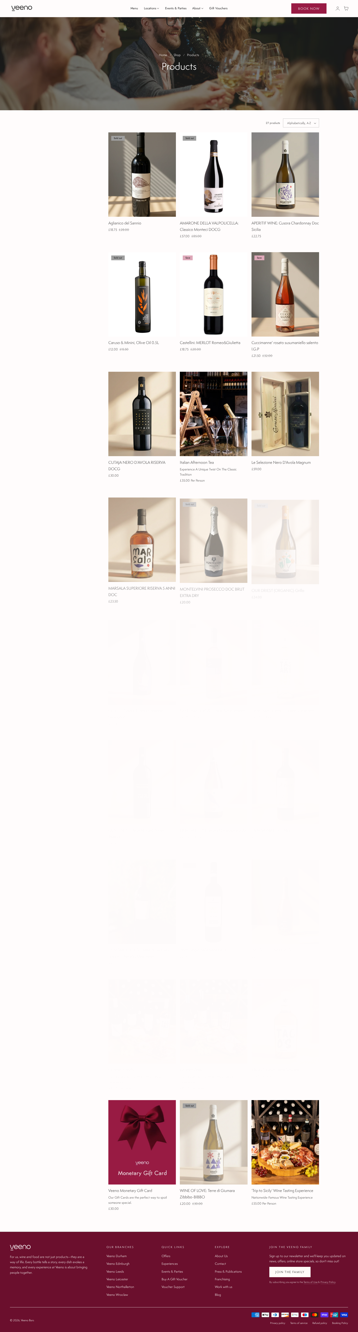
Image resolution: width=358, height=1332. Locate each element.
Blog (218, 1294)
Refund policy (319, 1323)
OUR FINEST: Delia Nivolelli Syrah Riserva (136, 829)
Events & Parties (172, 1271)
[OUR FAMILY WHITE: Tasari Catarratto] (285, 658)
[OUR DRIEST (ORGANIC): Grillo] (285, 538)
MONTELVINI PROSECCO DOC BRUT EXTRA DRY (212, 590)
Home (163, 55)
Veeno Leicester (117, 1279)
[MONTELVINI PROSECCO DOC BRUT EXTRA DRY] (213, 538)
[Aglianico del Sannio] (142, 174)
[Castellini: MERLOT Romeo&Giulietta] (213, 294)
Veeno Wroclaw (117, 1294)
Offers (166, 1256)
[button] (346, 8)
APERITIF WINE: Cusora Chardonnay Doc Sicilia (285, 226)
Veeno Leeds (115, 1271)
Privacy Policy (328, 1282)
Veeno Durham (116, 1256)
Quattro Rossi (191, 1065)
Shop (177, 55)
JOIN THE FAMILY (290, 1272)
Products (193, 55)
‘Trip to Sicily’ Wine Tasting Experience (282, 1190)
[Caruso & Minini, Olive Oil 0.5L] (142, 294)
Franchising (222, 1279)
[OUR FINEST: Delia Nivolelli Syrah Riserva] (142, 778)
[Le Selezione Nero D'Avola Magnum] (285, 414)
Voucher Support (173, 1287)
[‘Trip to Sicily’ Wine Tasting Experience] (285, 1142)
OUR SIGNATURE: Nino (272, 826)
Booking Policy (340, 1323)
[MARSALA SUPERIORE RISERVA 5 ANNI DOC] (142, 538)
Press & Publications (228, 1271)
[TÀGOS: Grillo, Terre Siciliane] (285, 1017)
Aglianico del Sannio (124, 223)
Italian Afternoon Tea (197, 462)
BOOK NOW (309, 8)
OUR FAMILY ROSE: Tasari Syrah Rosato (212, 706)
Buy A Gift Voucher (174, 1279)
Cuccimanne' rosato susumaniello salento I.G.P (285, 345)
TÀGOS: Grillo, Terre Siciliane (275, 1065)
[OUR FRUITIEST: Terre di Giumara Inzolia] (213, 778)
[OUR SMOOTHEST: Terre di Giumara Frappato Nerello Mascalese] (142, 898)
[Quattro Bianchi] (142, 1017)
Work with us (223, 1287)
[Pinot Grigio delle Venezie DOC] (213, 898)
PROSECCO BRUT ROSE (272, 946)
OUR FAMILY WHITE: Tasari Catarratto (283, 706)
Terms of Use (311, 1282)
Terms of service (298, 1323)
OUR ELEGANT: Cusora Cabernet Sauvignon (135, 710)
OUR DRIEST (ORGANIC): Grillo (278, 587)
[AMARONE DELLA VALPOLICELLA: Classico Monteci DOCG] (213, 174)
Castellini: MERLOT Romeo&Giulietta (210, 342)
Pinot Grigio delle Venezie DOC (206, 946)
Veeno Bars (27, 1320)
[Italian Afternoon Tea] (213, 414)
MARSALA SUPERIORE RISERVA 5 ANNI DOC (141, 590)
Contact (220, 1263)
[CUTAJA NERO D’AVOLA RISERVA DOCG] (142, 414)
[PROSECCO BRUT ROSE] (285, 898)
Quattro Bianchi (121, 1065)
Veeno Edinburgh (117, 1263)
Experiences (170, 1263)
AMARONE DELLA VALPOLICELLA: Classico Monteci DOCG (209, 226)
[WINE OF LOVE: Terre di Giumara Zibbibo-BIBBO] (213, 1142)
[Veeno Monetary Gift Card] (142, 1142)
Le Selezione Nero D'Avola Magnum (281, 462)
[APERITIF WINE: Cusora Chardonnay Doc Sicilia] (285, 174)
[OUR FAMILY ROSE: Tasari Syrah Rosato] (213, 658)
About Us (221, 1256)
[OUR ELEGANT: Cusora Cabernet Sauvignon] (142, 658)
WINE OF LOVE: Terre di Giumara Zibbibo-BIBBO (207, 1193)
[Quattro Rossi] (213, 1017)
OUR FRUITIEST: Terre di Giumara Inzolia (213, 826)
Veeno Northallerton (120, 1287)
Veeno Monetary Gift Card (130, 1190)
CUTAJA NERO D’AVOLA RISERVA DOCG (136, 465)
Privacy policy (277, 1323)
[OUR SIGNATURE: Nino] (285, 778)
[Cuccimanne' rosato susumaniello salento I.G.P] (285, 294)
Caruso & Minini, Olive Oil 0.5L (133, 342)
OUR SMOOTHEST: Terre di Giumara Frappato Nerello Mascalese (138, 949)
